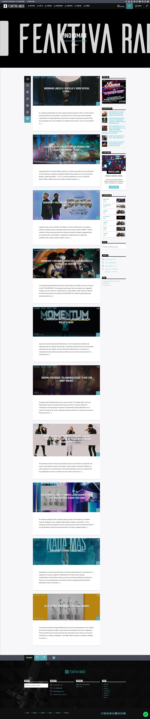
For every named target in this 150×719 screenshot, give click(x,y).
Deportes (70, 6)
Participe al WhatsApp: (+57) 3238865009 (13, 2)
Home (27, 713)
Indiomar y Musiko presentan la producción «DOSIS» (67, 204)
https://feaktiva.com (110, 259)
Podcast (79, 6)
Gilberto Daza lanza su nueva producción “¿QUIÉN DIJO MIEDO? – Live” (66, 148)
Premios (50, 484)
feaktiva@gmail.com (110, 266)
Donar (88, 6)
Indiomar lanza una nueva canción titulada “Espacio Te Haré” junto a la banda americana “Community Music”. (66, 439)
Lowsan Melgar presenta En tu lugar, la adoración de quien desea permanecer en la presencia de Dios (117, 121)
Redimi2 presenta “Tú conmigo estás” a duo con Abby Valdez (66, 379)
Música (43, 77)
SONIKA (105, 228)
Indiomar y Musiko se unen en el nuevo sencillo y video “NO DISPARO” (67, 262)
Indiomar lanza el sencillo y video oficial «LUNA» (66, 90)
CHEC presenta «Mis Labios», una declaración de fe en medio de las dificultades (117, 113)
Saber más (79, 686)
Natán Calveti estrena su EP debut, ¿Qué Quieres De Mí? (116, 137)
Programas (59, 6)
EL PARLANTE (106, 217)
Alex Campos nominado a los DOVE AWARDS (66, 606)
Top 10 (41, 6)
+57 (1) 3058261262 (110, 262)
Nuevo (49, 136)
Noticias (32, 6)
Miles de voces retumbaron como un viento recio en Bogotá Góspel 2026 (116, 143)
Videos (50, 713)
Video (54, 136)
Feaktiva (36, 102)
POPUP (139, 6)
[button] (145, 714)
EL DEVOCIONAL (107, 205)
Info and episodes (114, 187)
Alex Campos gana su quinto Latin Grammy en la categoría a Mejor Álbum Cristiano (67, 496)
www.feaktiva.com (58, 685)
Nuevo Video (51, 77)
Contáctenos (31, 2)
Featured (37, 77)
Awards (36, 484)
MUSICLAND (106, 199)
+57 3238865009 (57, 688)
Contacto (58, 713)
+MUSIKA (105, 211)
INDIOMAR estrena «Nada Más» (66, 551)
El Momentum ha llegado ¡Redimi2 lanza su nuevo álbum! (67, 321)
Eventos (49, 6)
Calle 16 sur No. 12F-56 (59, 694)
